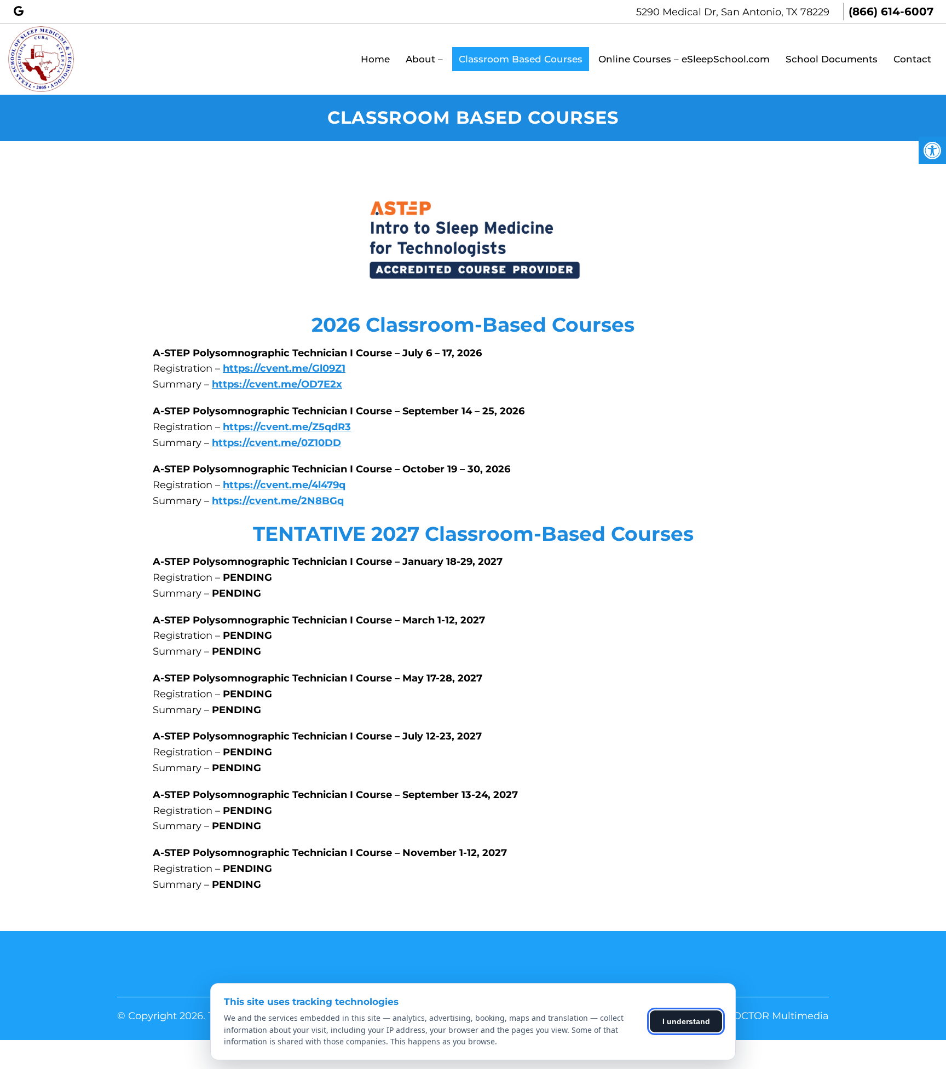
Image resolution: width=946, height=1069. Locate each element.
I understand (686, 1021)
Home (375, 59)
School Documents (832, 59)
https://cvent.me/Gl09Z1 (284, 368)
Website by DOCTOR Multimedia (748, 1016)
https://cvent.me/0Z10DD (276, 443)
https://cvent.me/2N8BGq (278, 501)
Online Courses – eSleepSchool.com (684, 59)
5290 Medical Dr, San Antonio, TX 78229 (734, 12)
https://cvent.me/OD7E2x (277, 384)
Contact (912, 59)
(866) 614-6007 (891, 11)
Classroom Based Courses (520, 59)
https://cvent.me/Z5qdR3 (287, 427)
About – (424, 59)
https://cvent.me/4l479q (284, 485)
